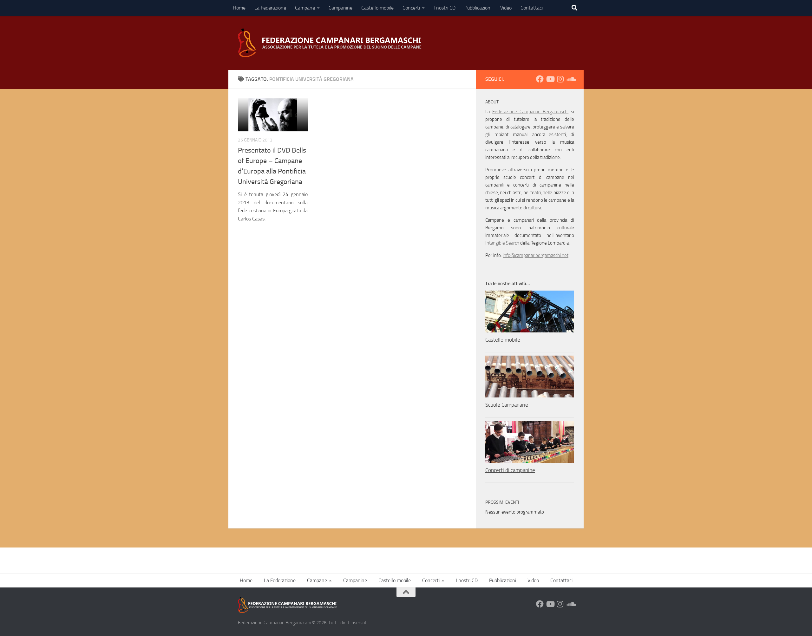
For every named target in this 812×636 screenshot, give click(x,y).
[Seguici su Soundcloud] (570, 79)
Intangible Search (502, 243)
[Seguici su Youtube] (550, 79)
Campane (305, 8)
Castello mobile (377, 8)
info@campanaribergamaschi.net (535, 255)
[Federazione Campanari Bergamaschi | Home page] (332, 43)
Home (239, 8)
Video (506, 8)
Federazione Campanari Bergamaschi (530, 112)
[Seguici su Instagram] (560, 79)
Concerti (411, 8)
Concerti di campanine (510, 470)
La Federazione (270, 8)
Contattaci (532, 8)
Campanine (340, 8)
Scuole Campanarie (506, 405)
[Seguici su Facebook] (540, 79)
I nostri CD (444, 8)
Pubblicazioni (477, 8)
